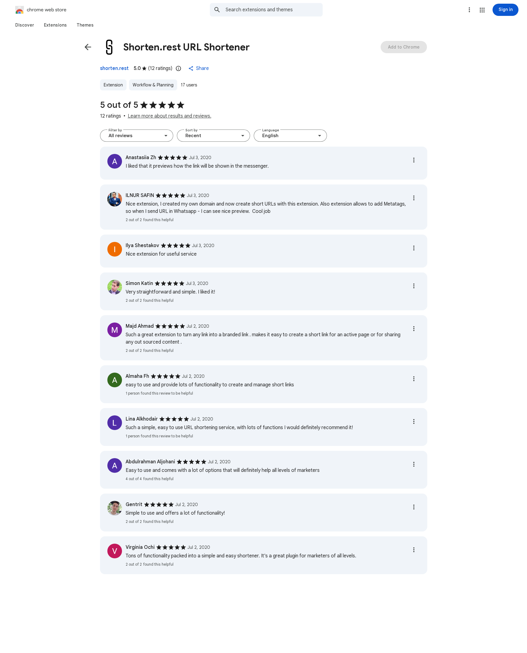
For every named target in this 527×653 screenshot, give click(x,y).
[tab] (24, 25)
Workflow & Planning (153, 85)
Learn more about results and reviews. (169, 116)
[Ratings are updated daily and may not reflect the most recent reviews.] (178, 68)
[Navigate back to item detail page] (88, 47)
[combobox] (274, 9)
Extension (113, 85)
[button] (482, 10)
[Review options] (414, 160)
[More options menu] (469, 10)
